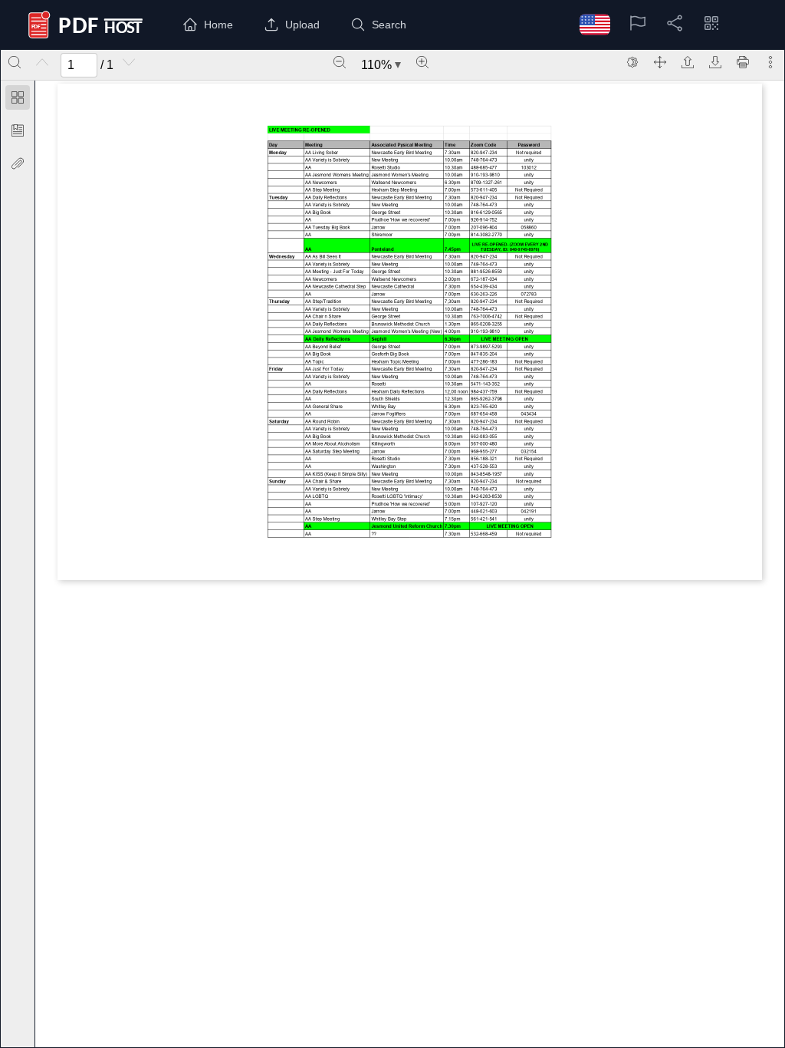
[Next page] (129, 62)
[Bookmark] (17, 130)
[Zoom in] (422, 62)
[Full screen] (660, 62)
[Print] (743, 62)
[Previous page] (42, 62)
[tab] (17, 100)
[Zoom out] (339, 62)
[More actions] (770, 62)
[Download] (715, 62)
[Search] (14, 62)
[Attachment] (17, 163)
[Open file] (687, 62)
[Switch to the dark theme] (632, 62)
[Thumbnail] (17, 97)
